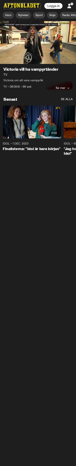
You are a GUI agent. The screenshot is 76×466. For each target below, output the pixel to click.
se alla (67, 99)
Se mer (60, 88)
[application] (38, 42)
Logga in (53, 6)
